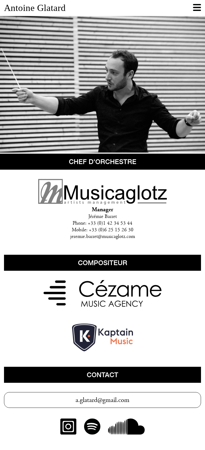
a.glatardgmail (96, 400)
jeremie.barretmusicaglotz (97, 236)
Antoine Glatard (35, 8)
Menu (197, 8)
